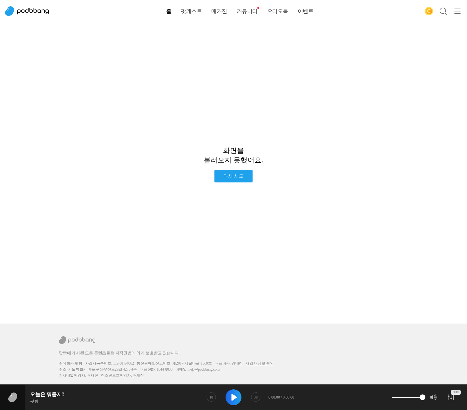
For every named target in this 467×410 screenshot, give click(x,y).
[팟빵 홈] (30, 11)
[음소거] (433, 397)
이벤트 (306, 11)
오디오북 (277, 11)
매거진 (219, 11)
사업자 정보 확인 (260, 363)
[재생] (233, 397)
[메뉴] (457, 11)
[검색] (443, 11)
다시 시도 (233, 176)
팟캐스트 (191, 11)
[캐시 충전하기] (429, 11)
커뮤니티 (247, 11)
